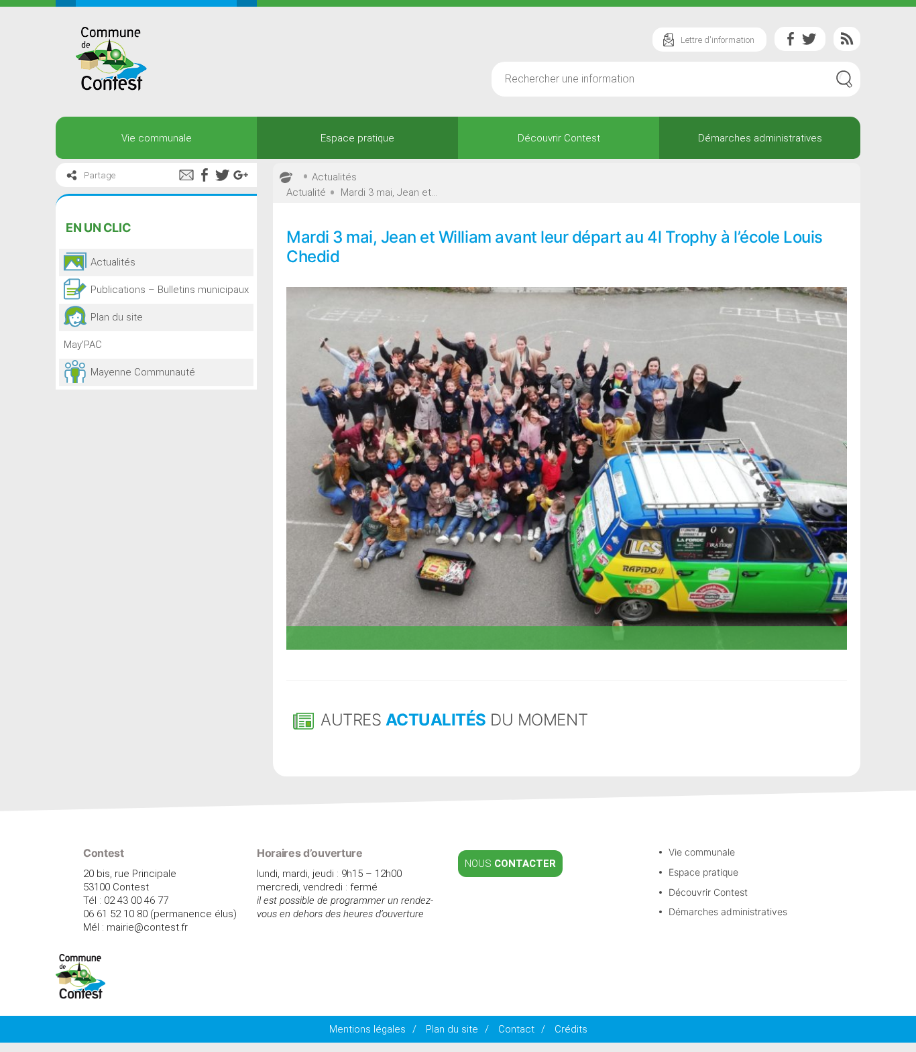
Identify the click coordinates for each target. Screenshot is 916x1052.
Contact (516, 1029)
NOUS (510, 864)
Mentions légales (367, 1029)
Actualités (334, 177)
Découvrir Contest (559, 138)
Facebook (791, 39)
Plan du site (452, 1029)
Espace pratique (357, 138)
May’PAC (83, 345)
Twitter (809, 39)
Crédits (571, 1029)
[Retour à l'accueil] (81, 996)
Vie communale (156, 138)
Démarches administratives (760, 138)
